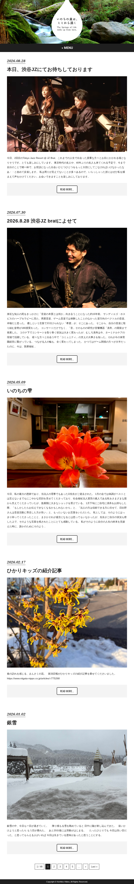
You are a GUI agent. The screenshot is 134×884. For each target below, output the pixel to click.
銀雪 (12, 722)
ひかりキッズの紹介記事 (34, 570)
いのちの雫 (19, 390)
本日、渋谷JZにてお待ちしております (50, 69)
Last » (94, 866)
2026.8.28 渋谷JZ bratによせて (42, 221)
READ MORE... (67, 189)
